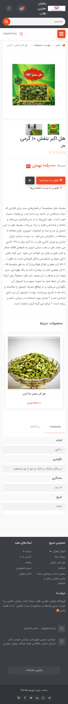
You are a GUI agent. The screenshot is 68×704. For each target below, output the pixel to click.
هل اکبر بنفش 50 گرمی (34, 394)
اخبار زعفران (25, 574)
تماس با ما (25, 557)
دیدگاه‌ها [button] (35, 426)
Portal (24, 690)
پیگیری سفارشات (34, 670)
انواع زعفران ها (57, 551)
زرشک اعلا (60, 557)
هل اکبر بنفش (57, 562)
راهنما (28, 562)
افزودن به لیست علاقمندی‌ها (44, 188)
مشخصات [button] (55, 426)
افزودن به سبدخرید (49, 180)
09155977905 (10, 34)
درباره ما (27, 551)
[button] (22, 8)
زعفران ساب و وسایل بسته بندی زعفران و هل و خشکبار (51, 578)
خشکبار (61, 568)
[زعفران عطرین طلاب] (56, 8)
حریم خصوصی (23, 568)
